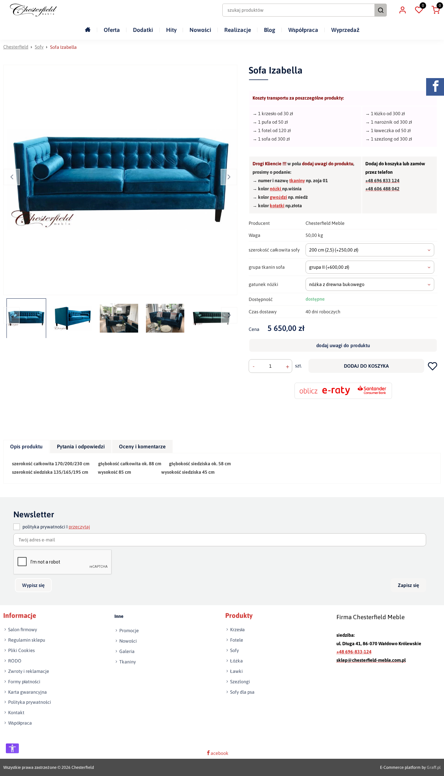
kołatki (277, 205)
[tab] (26, 446)
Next (229, 177)
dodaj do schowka (432, 366)
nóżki (276, 188)
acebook (220, 753)
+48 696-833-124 (354, 651)
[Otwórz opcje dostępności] (12, 748)
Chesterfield (15, 46)
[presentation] (26, 446)
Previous (12, 177)
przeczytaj (79, 526)
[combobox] (370, 249)
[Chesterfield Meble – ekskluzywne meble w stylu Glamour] (33, 10)
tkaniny (297, 180)
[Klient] (402, 10)
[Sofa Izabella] (121, 180)
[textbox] (370, 250)
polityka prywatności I (56, 526)
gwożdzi (278, 197)
